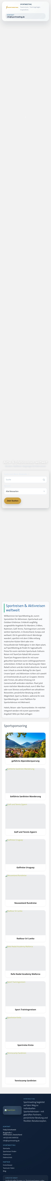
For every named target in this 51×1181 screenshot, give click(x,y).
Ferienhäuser (7, 1165)
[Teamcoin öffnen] (12, 1110)
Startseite (6, 1148)
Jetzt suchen (12, 501)
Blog (4, 1171)
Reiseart (7, 486)
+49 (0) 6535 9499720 (10, 1138)
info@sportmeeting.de (11, 1141)
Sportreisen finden (9, 1151)
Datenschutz (7, 1157)
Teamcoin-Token (8, 1168)
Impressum (7, 1154)
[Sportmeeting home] (11, 7)
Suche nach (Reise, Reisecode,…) (16, 474)
